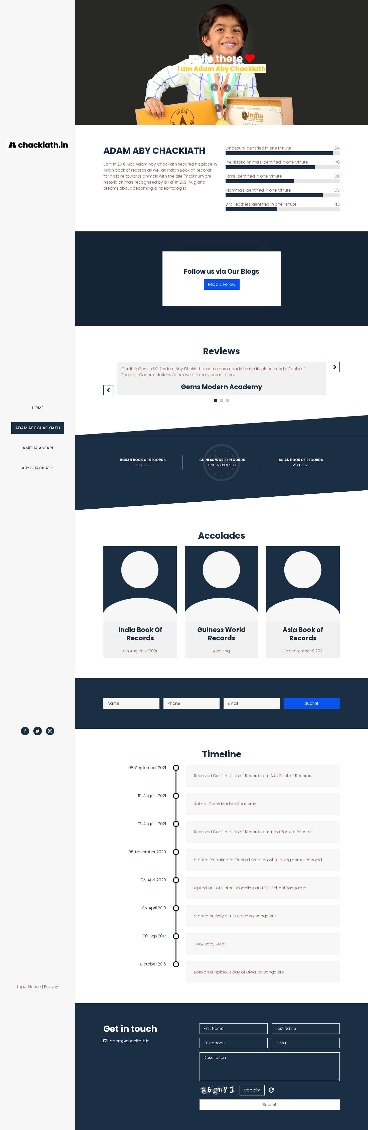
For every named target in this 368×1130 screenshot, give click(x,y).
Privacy (51, 987)
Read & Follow (221, 284)
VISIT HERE (143, 465)
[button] (108, 390)
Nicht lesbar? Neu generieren (271, 1090)
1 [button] (215, 400)
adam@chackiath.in (129, 1041)
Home (38, 408)
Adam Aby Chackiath (37, 428)
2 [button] (221, 400)
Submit (311, 703)
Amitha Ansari (38, 448)
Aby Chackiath (37, 468)
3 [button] (227, 400)
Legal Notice (29, 987)
